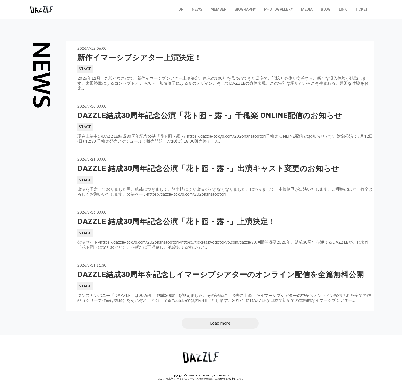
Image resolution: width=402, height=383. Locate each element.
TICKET (361, 9)
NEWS (197, 9)
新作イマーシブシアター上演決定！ (139, 57)
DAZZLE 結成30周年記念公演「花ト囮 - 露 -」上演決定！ (176, 221)
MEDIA (307, 9)
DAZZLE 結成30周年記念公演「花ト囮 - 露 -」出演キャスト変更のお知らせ (208, 168)
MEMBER (218, 9)
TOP (179, 9)
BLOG (326, 9)
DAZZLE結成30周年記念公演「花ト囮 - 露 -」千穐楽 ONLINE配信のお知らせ (210, 115)
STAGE (85, 68)
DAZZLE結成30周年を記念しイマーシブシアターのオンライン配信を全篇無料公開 (221, 274)
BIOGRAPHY (245, 9)
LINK (343, 9)
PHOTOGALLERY (278, 9)
